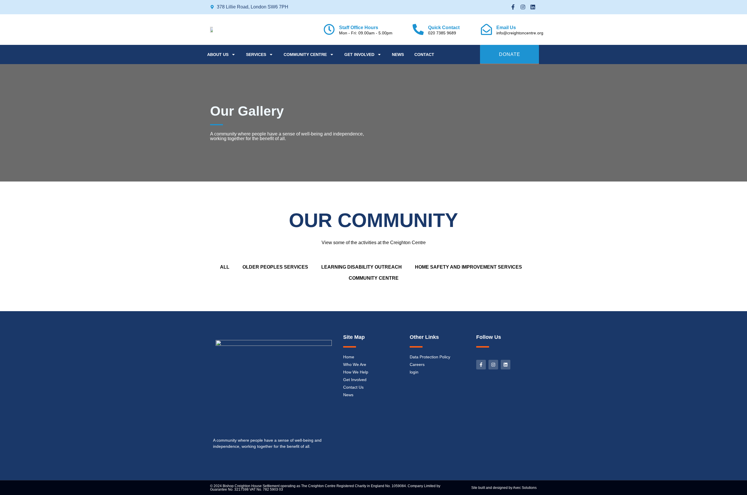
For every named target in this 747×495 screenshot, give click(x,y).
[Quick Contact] (418, 29)
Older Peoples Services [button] (275, 267)
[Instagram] (523, 7)
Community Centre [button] (374, 278)
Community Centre (305, 54)
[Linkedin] (532, 7)
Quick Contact (444, 27)
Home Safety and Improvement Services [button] (468, 267)
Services (256, 54)
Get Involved (359, 54)
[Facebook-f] (513, 7)
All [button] (224, 267)
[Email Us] (486, 29)
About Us (217, 54)
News (398, 54)
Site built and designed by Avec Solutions (504, 488)
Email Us (506, 27)
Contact (424, 54)
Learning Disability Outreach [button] (361, 267)
